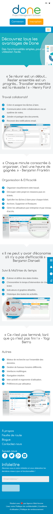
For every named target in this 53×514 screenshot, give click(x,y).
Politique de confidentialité (26, 506)
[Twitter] (12, 455)
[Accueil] (26, 11)
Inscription (35, 21)
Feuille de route (12, 435)
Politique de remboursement (31, 509)
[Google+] (18, 455)
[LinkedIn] (24, 455)
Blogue (6, 439)
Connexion (18, 21)
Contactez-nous (12, 444)
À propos (8, 430)
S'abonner (10, 487)
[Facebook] (5, 455)
